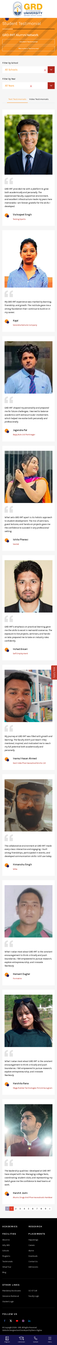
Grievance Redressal (10, 1296)
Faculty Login (33, 1296)
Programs (6, 1256)
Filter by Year (8, 78)
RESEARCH (35, 1226)
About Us (6, 1240)
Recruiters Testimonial (28, 48)
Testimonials (7, 1261)
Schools (5, 1251)
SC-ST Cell (32, 1291)
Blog (4, 1272)
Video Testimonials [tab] (39, 99)
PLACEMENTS (36, 1233)
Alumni (31, 1251)
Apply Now (54, 672)
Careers (31, 1245)
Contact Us (33, 1261)
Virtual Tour (6, 1267)
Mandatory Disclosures (11, 1291)
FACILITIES (9, 1233)
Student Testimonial (28, 41)
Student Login (8, 1301)
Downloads (33, 1256)
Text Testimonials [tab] (17, 99)
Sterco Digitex (36, 1330)
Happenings (33, 1240)
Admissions (33, 1267)
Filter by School (10, 62)
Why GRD (6, 1245)
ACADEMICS (10, 1226)
